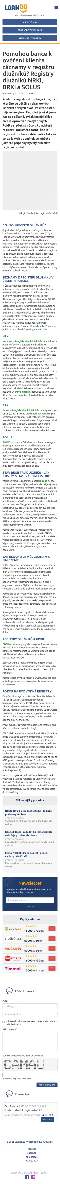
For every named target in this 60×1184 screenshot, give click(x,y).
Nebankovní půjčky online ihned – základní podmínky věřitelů (28, 813)
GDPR (5, 644)
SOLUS (6, 442)
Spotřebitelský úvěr (30, 30)
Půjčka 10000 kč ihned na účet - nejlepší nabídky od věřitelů (27, 855)
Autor (5, 1001)
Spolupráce (32, 1157)
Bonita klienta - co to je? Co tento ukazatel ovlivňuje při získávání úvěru (29, 834)
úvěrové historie (21, 391)
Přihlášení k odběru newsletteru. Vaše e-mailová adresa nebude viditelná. (32, 1022)
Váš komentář (9, 1029)
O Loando (31, 1153)
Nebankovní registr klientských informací (25, 341)
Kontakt (32, 1148)
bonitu (40, 326)
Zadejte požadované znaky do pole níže (23, 1055)
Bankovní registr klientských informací (24, 410)
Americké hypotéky (30, 38)
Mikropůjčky (30, 22)
